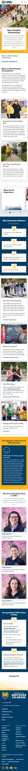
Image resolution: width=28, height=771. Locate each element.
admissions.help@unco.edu (11, 631)
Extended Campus (20, 736)
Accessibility (5, 764)
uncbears (18, 732)
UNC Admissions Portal (13, 389)
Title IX (4, 761)
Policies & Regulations (8, 759)
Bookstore (19, 734)
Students (4, 728)
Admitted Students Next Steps (11, 397)
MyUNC (4, 747)
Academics (5, 709)
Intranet (4, 750)
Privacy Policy (20, 759)
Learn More (6, 431)
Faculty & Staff (6, 730)
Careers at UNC (20, 743)
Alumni (3, 732)
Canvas (4, 745)
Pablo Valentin (6, 534)
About (3, 720)
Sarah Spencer (6, 567)
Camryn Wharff (6, 601)
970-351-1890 (7, 702)
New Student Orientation (11, 687)
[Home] (7, 2)
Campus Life (5, 714)
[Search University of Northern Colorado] (21, 2)
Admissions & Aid (7, 711)
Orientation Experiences (9, 61)
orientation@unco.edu (9, 628)
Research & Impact (7, 717)
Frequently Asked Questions (10, 357)
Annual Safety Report (13, 761)
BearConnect (19, 740)
